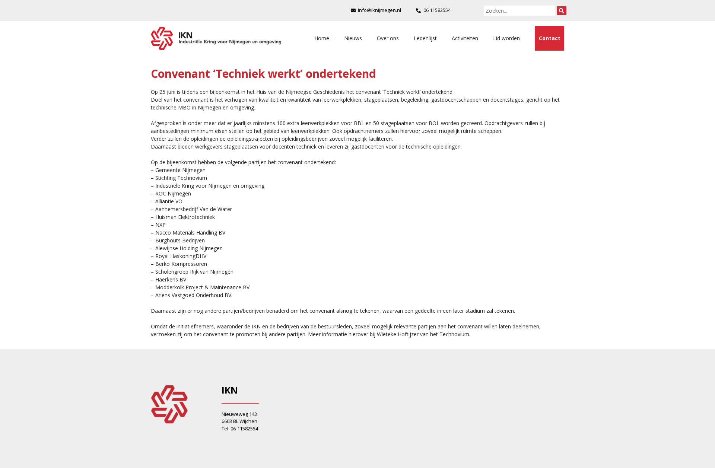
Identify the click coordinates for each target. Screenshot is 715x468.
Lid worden (506, 38)
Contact (549, 38)
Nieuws (353, 38)
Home (321, 38)
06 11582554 (437, 10)
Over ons (388, 38)
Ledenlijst (425, 38)
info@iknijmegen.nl (379, 10)
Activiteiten (465, 38)
